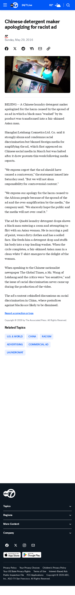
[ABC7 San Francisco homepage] (14, 5)
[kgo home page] (9, 493)
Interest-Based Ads (58, 571)
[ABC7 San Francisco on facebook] (7, 545)
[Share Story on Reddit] (23, 49)
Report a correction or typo (19, 313)
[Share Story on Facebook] (6, 49)
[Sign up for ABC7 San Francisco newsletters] (33, 545)
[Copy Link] (48, 49)
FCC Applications (35, 575)
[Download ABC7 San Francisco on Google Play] (31, 555)
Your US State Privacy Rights (17, 571)
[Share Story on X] (15, 49)
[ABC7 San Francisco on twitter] (15, 545)
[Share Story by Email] (40, 49)
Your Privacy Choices (29, 568)
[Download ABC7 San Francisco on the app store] (12, 555)
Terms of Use (39, 571)
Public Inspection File (13, 575)
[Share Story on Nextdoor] (32, 49)
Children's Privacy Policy (54, 568)
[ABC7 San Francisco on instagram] (24, 545)
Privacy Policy (10, 568)
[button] (5, 5)
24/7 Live (27, 5)
